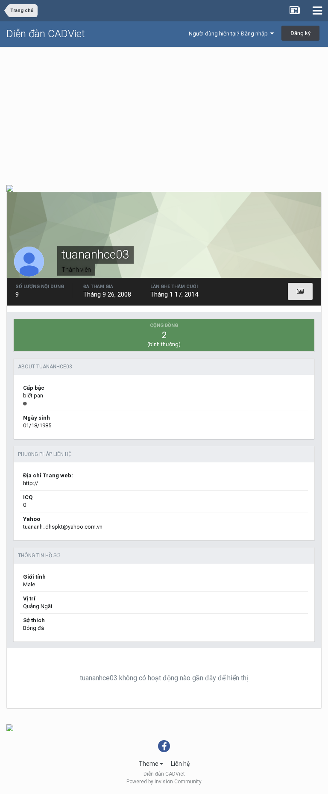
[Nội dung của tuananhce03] (300, 291)
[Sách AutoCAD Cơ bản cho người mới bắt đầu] (9, 727)
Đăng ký (300, 33)
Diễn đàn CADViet (45, 34)
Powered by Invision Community (164, 782)
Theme (149, 763)
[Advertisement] (164, 111)
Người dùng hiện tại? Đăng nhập (229, 33)
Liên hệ (180, 763)
